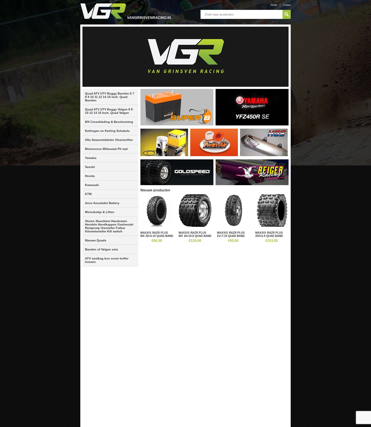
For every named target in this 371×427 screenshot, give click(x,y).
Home (274, 4)
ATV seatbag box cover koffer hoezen (106, 260)
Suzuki (90, 167)
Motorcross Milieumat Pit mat (106, 149)
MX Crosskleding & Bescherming (109, 122)
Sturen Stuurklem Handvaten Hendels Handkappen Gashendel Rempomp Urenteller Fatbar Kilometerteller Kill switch (109, 226)
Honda (90, 176)
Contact (287, 4)
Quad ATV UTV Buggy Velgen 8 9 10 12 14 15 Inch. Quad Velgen (109, 111)
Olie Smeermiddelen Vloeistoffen (109, 140)
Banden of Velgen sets (101, 249)
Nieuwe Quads (95, 240)
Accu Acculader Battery (102, 203)
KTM (88, 194)
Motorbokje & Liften (99, 212)
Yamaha (90, 158)
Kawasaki (92, 185)
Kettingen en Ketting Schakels (107, 131)
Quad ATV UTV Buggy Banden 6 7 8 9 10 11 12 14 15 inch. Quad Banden (109, 97)
